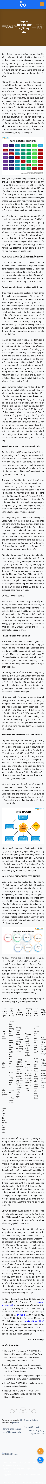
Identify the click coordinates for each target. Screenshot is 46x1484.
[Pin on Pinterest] (30, 1411)
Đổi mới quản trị (9, 26)
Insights (9, 27)
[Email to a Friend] (25, 1411)
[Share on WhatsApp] (12, 1411)
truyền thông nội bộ (34, 1321)
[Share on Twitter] (21, 1411)
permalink (15, 1423)
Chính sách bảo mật (10, 1483)
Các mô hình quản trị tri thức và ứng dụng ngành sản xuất (34, 1430)
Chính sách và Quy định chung (32, 1483)
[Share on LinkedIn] (34, 1411)
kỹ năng (21, 1315)
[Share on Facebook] (16, 1411)
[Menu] (42, 4)
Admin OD (41, 28)
